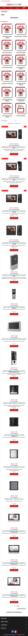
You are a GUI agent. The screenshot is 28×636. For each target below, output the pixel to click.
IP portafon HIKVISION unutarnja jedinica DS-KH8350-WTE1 (14, 563)
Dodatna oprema (20, 115)
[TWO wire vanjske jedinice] (21, 76)
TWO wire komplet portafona (20, 100)
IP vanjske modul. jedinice (20, 68)
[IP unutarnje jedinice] (7, 60)
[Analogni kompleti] (7, 45)
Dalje (18, 606)
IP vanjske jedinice (21, 52)
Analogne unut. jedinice (21, 36)
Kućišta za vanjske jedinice (7, 116)
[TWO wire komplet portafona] (21, 92)
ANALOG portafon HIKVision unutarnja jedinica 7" (14, 339)
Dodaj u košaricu (14, 154)
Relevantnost (9, 120)
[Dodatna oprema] (21, 108)
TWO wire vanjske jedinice (20, 84)
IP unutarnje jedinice (7, 67)
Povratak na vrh (21, 608)
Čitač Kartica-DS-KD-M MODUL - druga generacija (14, 435)
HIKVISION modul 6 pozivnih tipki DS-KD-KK (14, 467)
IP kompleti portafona (7, 83)
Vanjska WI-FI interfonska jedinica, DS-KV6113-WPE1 (14, 275)
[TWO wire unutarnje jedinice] (7, 92)
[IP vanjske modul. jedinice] (21, 60)
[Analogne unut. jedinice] (21, 29)
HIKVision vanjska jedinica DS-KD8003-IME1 (14, 403)
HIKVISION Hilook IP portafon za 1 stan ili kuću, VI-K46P (14, 243)
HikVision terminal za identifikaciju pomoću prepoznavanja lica (14, 371)
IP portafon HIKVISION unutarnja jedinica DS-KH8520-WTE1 (14, 595)
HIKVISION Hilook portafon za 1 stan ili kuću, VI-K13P (14, 179)
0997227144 (7, 1)
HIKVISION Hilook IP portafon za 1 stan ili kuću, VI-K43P (14, 211)
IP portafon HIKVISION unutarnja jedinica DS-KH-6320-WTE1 (14, 531)
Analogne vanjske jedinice (7, 37)
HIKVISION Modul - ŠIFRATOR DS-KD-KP (14, 499)
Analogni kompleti (7, 52)
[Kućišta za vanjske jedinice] (7, 108)
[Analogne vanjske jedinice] (7, 29)
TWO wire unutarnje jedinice (7, 100)
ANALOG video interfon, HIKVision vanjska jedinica (14, 307)
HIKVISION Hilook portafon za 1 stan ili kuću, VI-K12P (14, 147)
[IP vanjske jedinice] (21, 45)
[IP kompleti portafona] (7, 76)
